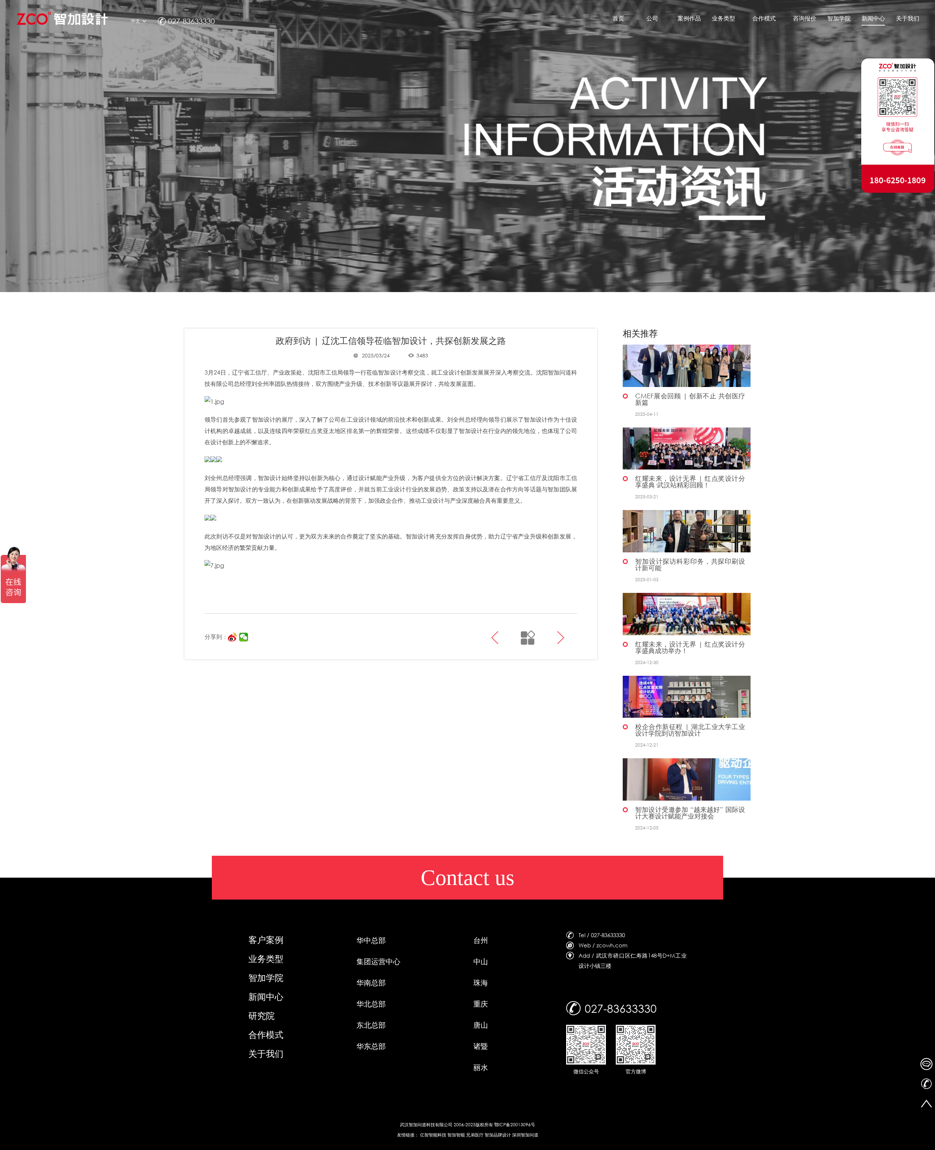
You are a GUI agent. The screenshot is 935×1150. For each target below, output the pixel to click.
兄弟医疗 (475, 1135)
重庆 (480, 1004)
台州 (480, 940)
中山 (480, 961)
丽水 (480, 1067)
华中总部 (371, 940)
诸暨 (480, 1046)
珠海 (480, 982)
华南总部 (371, 982)
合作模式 (265, 1034)
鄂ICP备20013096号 (514, 1125)
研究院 (261, 1015)
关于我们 (265, 1053)
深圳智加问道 (525, 1135)
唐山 (480, 1025)
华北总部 (371, 1004)
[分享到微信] (243, 637)
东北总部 (371, 1025)
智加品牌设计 (498, 1135)
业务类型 (265, 958)
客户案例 (265, 939)
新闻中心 (265, 996)
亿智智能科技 (433, 1135)
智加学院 (265, 977)
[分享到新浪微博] (232, 637)
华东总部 (371, 1046)
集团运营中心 (378, 961)
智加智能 (456, 1135)
